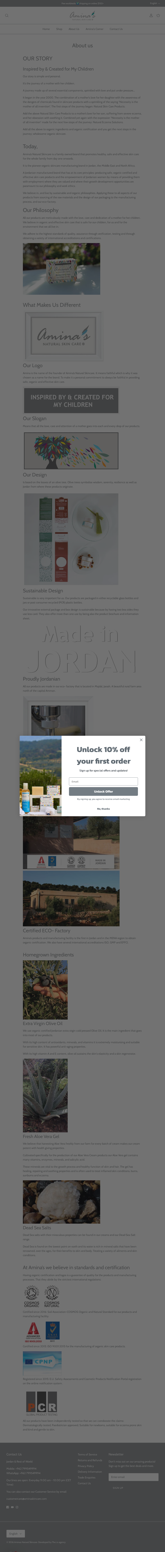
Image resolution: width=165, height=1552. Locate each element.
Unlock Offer (103, 791)
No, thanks (103, 809)
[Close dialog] (141, 740)
